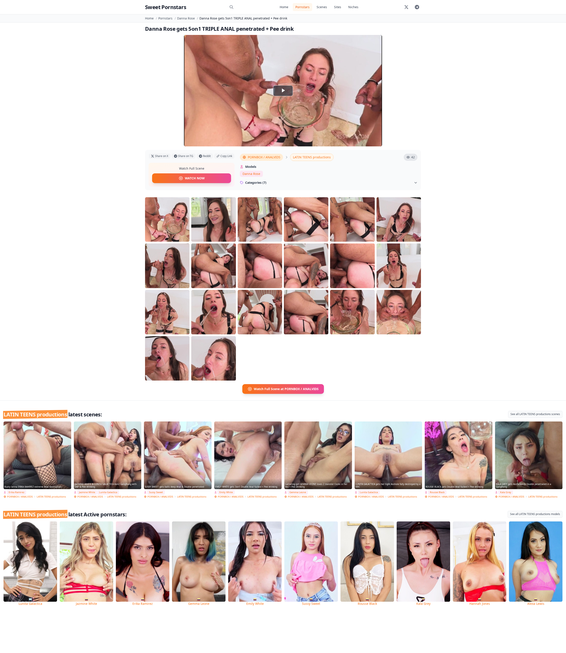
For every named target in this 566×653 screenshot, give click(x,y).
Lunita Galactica (108, 492)
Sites (337, 7)
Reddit (207, 156)
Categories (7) (255, 182)
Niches (353, 7)
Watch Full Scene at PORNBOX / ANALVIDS (286, 389)
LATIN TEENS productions (312, 157)
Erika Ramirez (16, 492)
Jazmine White (87, 492)
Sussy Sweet (156, 492)
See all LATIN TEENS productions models (535, 514)
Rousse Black (437, 492)
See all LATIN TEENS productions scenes (535, 414)
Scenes (322, 7)
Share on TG (185, 156)
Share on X (161, 156)
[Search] (231, 7)
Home (284, 7)
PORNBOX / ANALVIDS (264, 157)
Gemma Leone (297, 492)
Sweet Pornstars (165, 7)
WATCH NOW (195, 178)
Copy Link (226, 156)
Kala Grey (505, 492)
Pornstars (302, 7)
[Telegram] (417, 7)
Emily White (226, 492)
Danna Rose (186, 18)
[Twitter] (406, 7)
